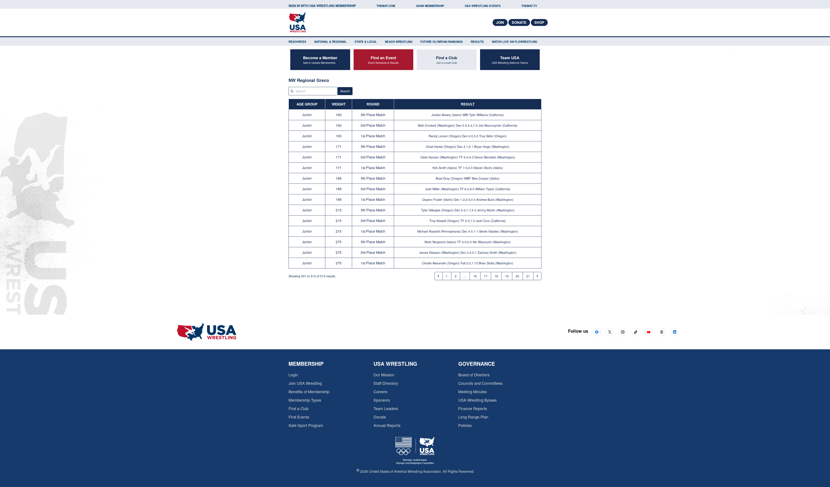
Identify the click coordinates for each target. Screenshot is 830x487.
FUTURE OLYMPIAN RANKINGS (441, 42)
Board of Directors (474, 374)
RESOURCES (297, 42)
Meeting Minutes (472, 391)
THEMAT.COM (386, 6)
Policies (465, 425)
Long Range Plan (473, 417)
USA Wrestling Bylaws (477, 400)
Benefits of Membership (309, 391)
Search (345, 91)
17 (485, 276)
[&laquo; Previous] (438, 276)
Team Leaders (386, 408)
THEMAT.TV (529, 6)
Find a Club (298, 408)
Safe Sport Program (306, 425)
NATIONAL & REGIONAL (330, 42)
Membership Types (305, 400)
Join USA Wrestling (305, 383)
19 (507, 276)
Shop (539, 22)
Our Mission (384, 374)
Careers (380, 391)
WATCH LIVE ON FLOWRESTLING (514, 42)
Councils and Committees (480, 383)
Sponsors (382, 400)
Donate (519, 22)
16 (475, 276)
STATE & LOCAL (366, 42)
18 (496, 276)
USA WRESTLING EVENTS (483, 6)
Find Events (299, 417)
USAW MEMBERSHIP (430, 6)
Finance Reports (472, 408)
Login (293, 374)
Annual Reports (387, 425)
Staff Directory (386, 383)
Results (477, 42)
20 (517, 276)
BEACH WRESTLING (398, 42)
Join (500, 22)
